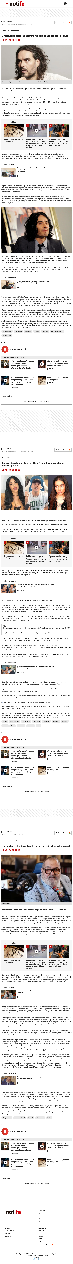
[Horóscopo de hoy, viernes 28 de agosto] (42, 380)
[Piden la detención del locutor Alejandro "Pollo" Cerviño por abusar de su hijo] (8, 284)
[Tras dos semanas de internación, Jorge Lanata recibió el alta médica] (8, 1080)
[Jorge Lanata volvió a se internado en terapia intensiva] (8, 994)
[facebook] (10, 40)
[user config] (65, 3)
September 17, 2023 (43, 633)
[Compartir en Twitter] (13, 40)
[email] (16, 40)
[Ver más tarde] (2, 40)
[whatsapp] (6, 40)
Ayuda (46, 1255)
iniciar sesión (32, 401)
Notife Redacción (18, 349)
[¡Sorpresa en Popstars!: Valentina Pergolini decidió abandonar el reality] (42, 364)
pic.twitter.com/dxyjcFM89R (60, 628)
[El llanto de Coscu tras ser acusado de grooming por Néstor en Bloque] (8, 669)
